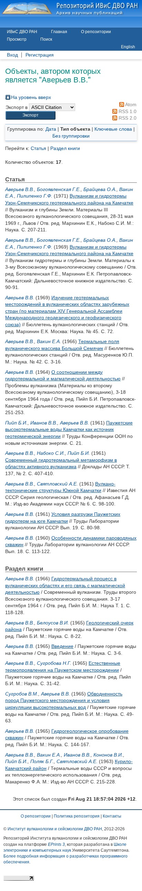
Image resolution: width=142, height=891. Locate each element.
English (128, 46)
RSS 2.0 (126, 118)
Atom (130, 104)
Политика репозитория (77, 816)
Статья (38, 148)
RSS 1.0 (126, 111)
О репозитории (96, 31)
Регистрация (40, 55)
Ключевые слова (113, 129)
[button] (30, 115)
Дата (50, 129)
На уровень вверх (31, 97)
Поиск (46, 39)
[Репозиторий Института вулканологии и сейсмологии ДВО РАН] (71, 8)
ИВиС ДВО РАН (22, 31)
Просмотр (17, 39)
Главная (59, 31)
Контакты (112, 816)
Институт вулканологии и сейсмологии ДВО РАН (55, 829)
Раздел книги (65, 148)
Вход (12, 55)
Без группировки (71, 136)
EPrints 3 (56, 844)
